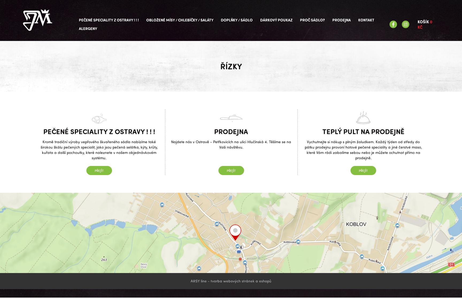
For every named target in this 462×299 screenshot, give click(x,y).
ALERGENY (88, 28)
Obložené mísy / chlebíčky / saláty (179, 19)
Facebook (393, 24)
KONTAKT (366, 19)
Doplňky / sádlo (237, 19)
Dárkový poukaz (276, 19)
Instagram (405, 24)
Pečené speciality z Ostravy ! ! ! (109, 19)
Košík (425, 24)
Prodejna (341, 19)
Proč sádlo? (312, 19)
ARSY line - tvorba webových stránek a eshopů (231, 280)
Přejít (99, 170)
